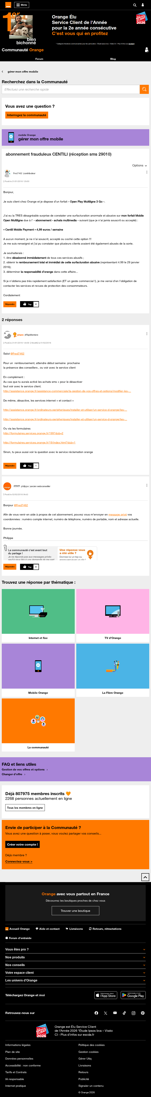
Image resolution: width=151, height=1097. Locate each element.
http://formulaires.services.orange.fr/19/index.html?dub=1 (39, 442)
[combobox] (71, 89)
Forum (39, 58)
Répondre (10, 304)
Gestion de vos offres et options (23, 769)
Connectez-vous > (18, 861)
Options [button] (137, 165)
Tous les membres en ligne (25, 807)
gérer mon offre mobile (23, 71)
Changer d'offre (12, 774)
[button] (147, 172)
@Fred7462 (17, 353)
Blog (113, 58)
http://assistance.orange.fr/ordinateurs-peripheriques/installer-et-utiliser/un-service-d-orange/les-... (65, 410)
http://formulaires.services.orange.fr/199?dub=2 (33, 433)
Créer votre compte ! (22, 844)
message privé (118, 514)
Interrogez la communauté (26, 115)
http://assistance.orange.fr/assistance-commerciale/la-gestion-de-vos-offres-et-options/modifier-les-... (67, 391)
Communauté (23, 49)
